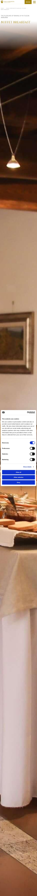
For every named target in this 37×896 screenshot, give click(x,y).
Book (28, 2)
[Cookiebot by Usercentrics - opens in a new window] (27, 412)
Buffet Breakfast (5, 9)
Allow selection (18, 477)
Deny (18, 482)
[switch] (32, 448)
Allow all (18, 472)
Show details (27, 467)
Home (2, 8)
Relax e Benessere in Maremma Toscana (16, 8)
